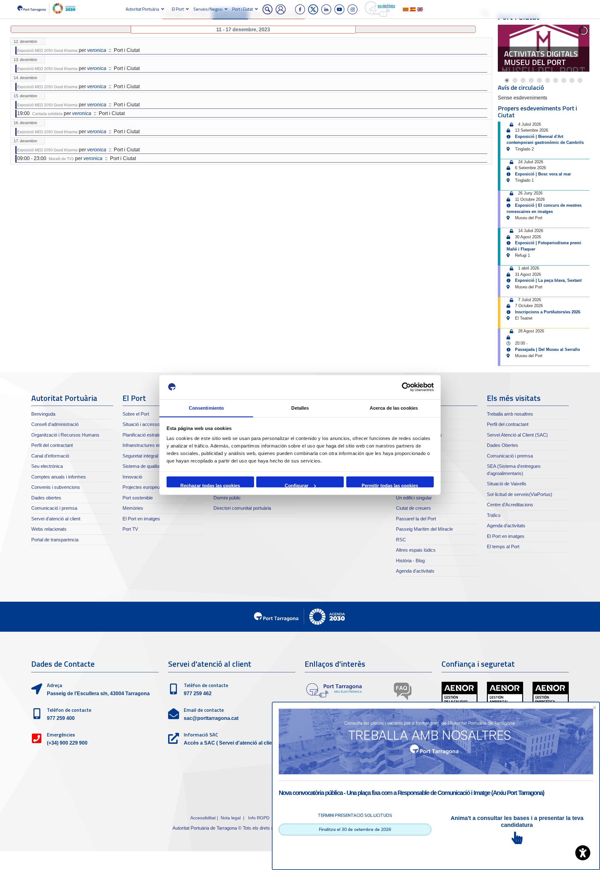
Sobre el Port (135, 414)
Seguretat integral (140, 455)
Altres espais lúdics (416, 550)
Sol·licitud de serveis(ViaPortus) (519, 494)
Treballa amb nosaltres (510, 414)
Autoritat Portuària (142, 9)
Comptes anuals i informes (58, 476)
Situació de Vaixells (506, 483)
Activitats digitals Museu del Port (541, 58)
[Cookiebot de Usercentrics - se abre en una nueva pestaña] (406, 387)
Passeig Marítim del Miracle (424, 529)
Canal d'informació (50, 455)
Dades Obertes (502, 445)
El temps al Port (503, 546)
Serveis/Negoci (207, 9)
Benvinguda (43, 414)
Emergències (61, 734)
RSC (401, 539)
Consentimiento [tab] (206, 407)
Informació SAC (201, 734)
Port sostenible (137, 497)
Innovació (132, 476)
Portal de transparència (54, 539)
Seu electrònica (47, 466)
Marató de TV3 (61, 159)
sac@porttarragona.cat (211, 718)
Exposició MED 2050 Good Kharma (47, 50)
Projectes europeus (142, 487)
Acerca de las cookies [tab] (394, 407)
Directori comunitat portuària (242, 508)
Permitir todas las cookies (390, 485)
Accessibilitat (203, 817)
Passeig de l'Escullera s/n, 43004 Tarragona (98, 693)
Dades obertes (46, 497)
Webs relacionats (49, 529)
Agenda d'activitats (415, 571)
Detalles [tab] (300, 407)
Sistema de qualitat (141, 466)
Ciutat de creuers (413, 508)
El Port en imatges (141, 518)
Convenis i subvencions (55, 487)
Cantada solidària (47, 114)
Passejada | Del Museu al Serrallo (547, 349)
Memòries (132, 508)
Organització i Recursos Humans (65, 435)
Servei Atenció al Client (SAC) (517, 435)
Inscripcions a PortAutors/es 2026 (547, 312)
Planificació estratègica (145, 435)
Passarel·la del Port (416, 518)
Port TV (130, 529)
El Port (178, 9)
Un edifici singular (414, 497)
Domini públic (227, 497)
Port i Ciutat (242, 9)
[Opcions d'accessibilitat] (583, 853)
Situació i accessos (142, 424)
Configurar (296, 485)
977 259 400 (61, 718)
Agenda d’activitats (506, 525)
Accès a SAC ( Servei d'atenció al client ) (231, 743)
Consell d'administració (54, 424)
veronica (96, 50)
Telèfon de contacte (69, 710)
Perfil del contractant (52, 445)
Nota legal (231, 817)
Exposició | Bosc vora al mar (543, 174)
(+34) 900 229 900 (67, 743)
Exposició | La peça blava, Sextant (548, 280)
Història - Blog (410, 560)
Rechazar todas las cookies (210, 485)
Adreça (54, 685)
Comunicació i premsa (54, 508)
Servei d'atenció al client (55, 518)
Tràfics (494, 515)
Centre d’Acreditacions (510, 504)
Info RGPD (258, 817)
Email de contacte (204, 710)
